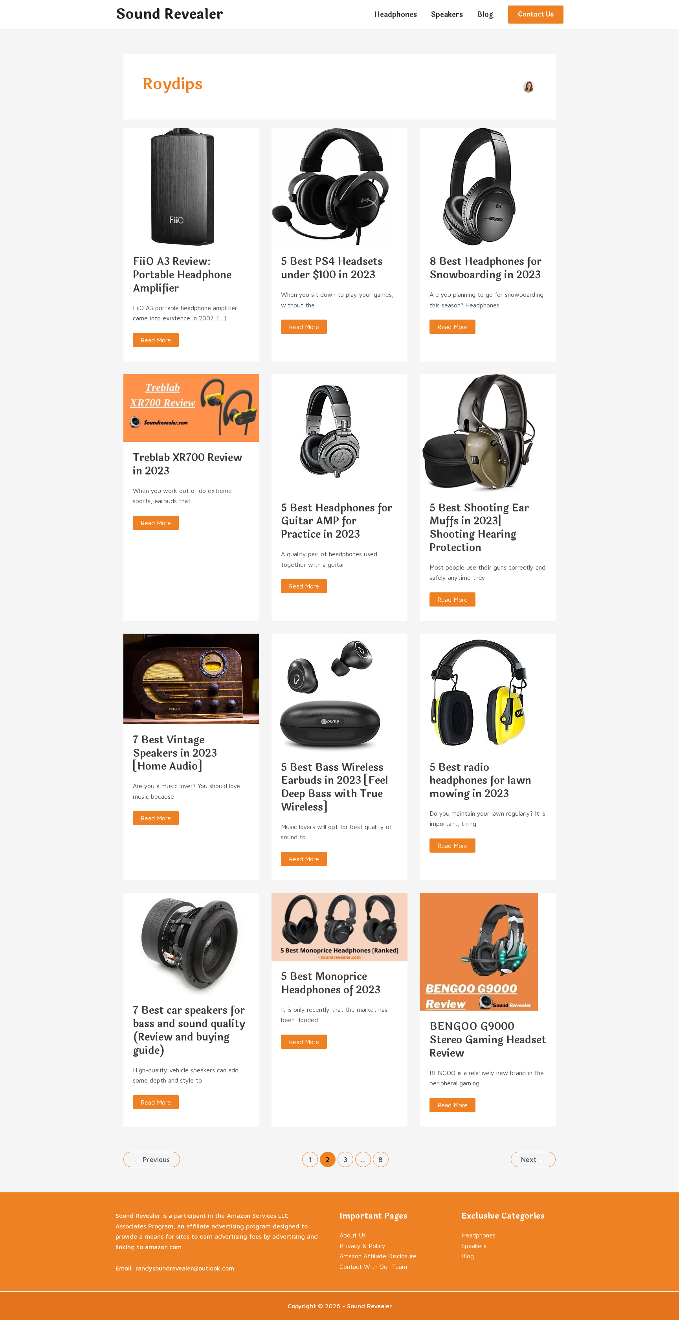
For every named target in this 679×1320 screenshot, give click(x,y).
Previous (152, 1160)
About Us (353, 1235)
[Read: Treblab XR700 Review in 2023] (191, 407)
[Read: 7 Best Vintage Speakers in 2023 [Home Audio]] (191, 678)
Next (533, 1160)
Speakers (473, 1245)
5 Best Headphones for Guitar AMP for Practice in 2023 (336, 521)
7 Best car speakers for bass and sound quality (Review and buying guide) (189, 1030)
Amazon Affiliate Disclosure (378, 1255)
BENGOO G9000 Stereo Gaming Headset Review (487, 1039)
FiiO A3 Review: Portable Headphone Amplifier (182, 275)
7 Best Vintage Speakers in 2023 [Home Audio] (175, 753)
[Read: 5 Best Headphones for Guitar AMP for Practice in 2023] (330, 432)
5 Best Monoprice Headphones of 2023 (330, 983)
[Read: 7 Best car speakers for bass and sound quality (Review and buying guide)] (191, 943)
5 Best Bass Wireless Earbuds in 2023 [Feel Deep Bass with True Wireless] (334, 787)
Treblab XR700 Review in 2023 (187, 464)
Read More (156, 338)
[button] (535, 15)
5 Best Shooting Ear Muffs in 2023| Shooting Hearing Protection (479, 528)
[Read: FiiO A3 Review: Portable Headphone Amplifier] (182, 185)
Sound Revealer (169, 14)
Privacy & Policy (362, 1245)
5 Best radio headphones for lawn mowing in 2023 (480, 780)
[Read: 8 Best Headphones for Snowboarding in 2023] (479, 185)
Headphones (478, 1235)
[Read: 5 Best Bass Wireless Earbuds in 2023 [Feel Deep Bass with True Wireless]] (330, 691)
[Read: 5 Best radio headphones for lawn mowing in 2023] (479, 691)
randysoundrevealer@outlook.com (185, 1268)
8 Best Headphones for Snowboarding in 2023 (485, 268)
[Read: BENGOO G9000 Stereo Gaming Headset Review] (479, 950)
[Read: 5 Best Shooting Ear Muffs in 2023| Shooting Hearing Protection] (479, 432)
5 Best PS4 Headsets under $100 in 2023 (332, 268)
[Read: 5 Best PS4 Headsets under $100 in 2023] (330, 185)
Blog (467, 1255)
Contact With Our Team (373, 1266)
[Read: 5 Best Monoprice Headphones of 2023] (339, 926)
